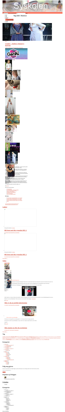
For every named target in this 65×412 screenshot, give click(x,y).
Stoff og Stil (16, 204)
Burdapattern (36, 336)
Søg (3, 12)
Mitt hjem (6, 17)
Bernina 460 (13, 336)
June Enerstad (14, 47)
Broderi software (6, 391)
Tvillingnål (42, 339)
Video (4, 261)
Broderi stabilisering (10, 19)
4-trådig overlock (5, 336)
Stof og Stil (31, 339)
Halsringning (59, 336)
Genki (8, 204)
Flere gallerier (5, 258)
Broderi (6, 18)
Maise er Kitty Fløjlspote (10, 191)
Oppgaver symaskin (9, 348)
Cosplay (7, 203)
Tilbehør (5, 361)
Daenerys (10, 203)
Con (5, 203)
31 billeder (13, 252)
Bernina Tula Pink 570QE (21, 336)
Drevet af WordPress (6, 411)
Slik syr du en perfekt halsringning (15, 303)
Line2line (38, 337)
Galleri (6, 47)
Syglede (35, 339)
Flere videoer (5, 331)
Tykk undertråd (10, 359)
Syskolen (5, 382)
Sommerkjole (34, 298)
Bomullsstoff (27, 336)
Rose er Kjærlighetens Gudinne (12, 190)
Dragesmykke (14, 203)
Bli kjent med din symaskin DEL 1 (15, 254)
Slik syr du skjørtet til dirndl (11, 194)
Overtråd (7, 357)
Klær (6, 15)
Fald (45, 336)
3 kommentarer (16, 330)
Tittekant (40, 339)
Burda (34, 336)
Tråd (7, 409)
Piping (15, 339)
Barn (7, 352)
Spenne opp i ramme (10, 20)
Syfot (7, 363)
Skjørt (21, 339)
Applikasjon (8, 346)
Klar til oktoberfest (10, 193)
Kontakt (6, 21)
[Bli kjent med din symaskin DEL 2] (5, 378)
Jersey (4, 337)
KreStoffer (33, 337)
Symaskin (37, 339)
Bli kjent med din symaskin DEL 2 (15, 230)
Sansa (13, 204)
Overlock (8, 339)
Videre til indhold (10, 13)
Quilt (6, 16)
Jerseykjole (7, 337)
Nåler (7, 362)
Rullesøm (19, 339)
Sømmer (7, 350)
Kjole (27, 337)
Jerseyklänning (12, 337)
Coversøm (40, 336)
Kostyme (10, 204)
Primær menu (6, 13)
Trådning (7, 403)
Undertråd (7, 358)
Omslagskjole (4, 339)
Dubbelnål (43, 336)
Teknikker (5, 360)
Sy (4, 351)
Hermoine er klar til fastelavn (11, 192)
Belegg (10, 336)
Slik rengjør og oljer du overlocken (15, 328)
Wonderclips (46, 339)
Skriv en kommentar (20, 47)
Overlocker (13, 339)
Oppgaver (5, 347)
